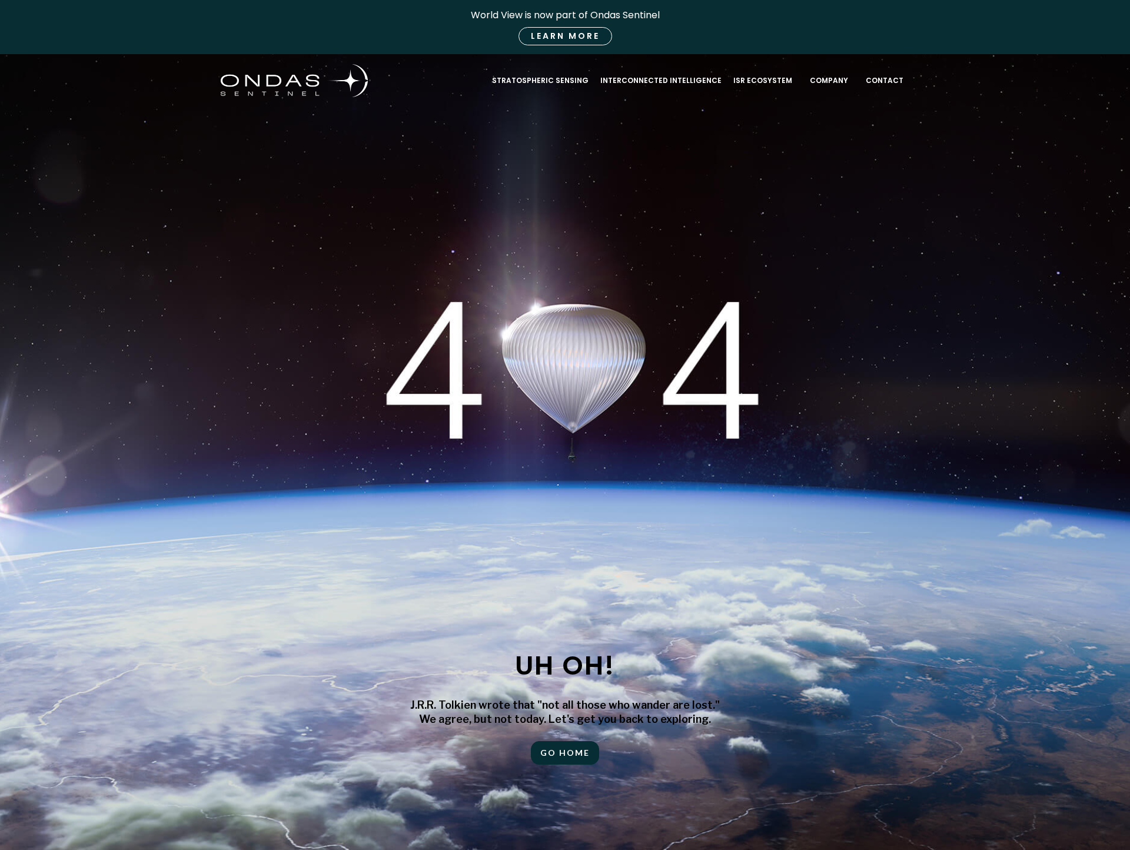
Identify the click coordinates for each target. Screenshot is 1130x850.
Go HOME (565, 753)
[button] (829, 80)
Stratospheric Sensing (540, 80)
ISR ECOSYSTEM (762, 80)
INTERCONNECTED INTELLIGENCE (661, 80)
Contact (884, 80)
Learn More (565, 36)
